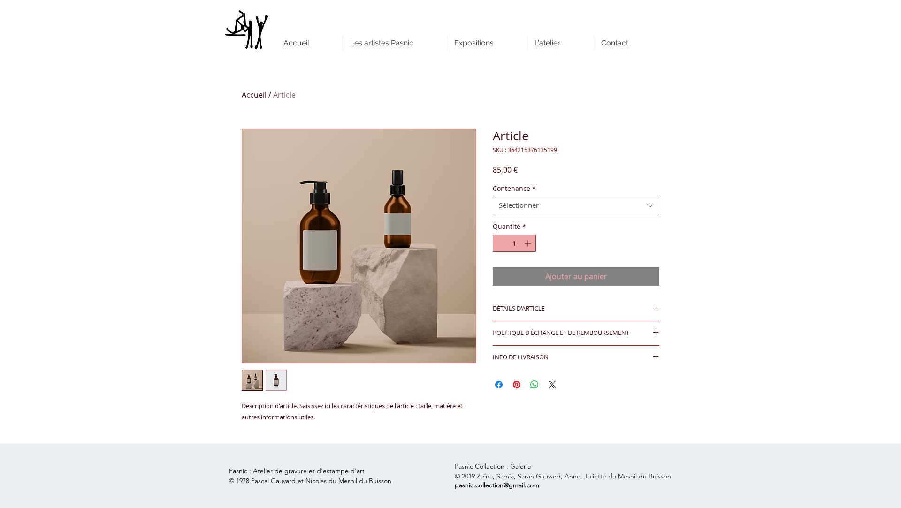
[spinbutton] (514, 243)
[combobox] (576, 205)
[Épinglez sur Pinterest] (516, 384)
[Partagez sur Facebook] (498, 384)
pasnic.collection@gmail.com (497, 485)
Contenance (514, 188)
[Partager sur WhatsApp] (534, 384)
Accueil (254, 95)
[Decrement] (500, 243)
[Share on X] (552, 384)
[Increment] (528, 243)
